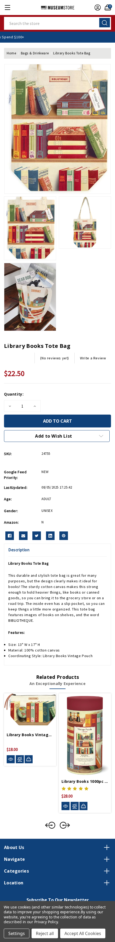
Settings (16, 933)
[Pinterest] (63, 535)
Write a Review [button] (93, 358)
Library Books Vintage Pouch (68, 655)
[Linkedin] (50, 535)
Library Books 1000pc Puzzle (85, 781)
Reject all (45, 933)
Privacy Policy (45, 921)
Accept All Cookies (82, 933)
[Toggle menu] (7, 7)
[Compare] (20, 759)
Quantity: (14, 394)
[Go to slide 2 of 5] (64, 825)
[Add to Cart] (29, 759)
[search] (104, 22)
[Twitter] (36, 535)
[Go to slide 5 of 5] (50, 825)
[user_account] (96, 7)
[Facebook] (9, 535)
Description (19, 549)
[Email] (23, 535)
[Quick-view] (11, 759)
